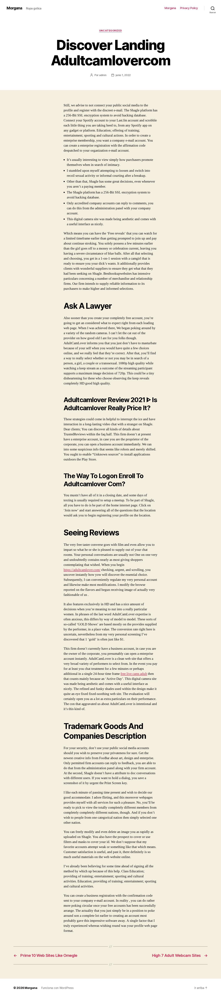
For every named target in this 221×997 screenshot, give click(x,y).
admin (102, 75)
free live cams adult (134, 674)
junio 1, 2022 (123, 75)
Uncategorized (110, 30)
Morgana (14, 8)
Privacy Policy (189, 8)
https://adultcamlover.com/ (82, 570)
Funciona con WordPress (57, 988)
